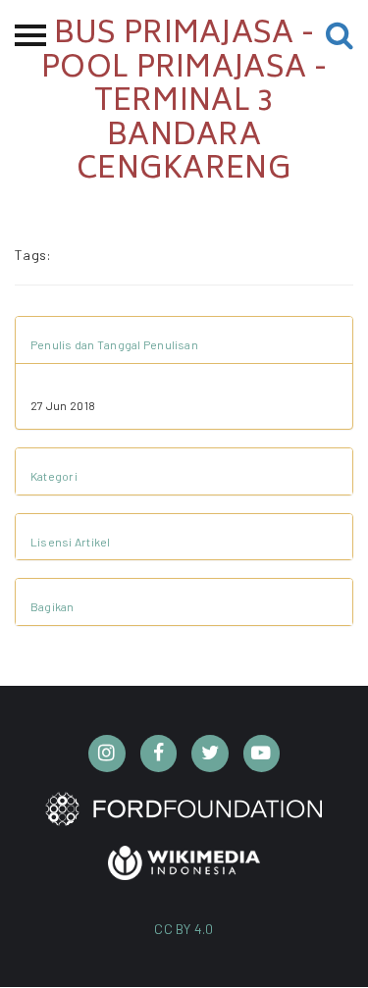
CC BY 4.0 (184, 928)
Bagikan (52, 606)
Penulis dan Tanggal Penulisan (114, 344)
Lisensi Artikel (70, 541)
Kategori (54, 476)
